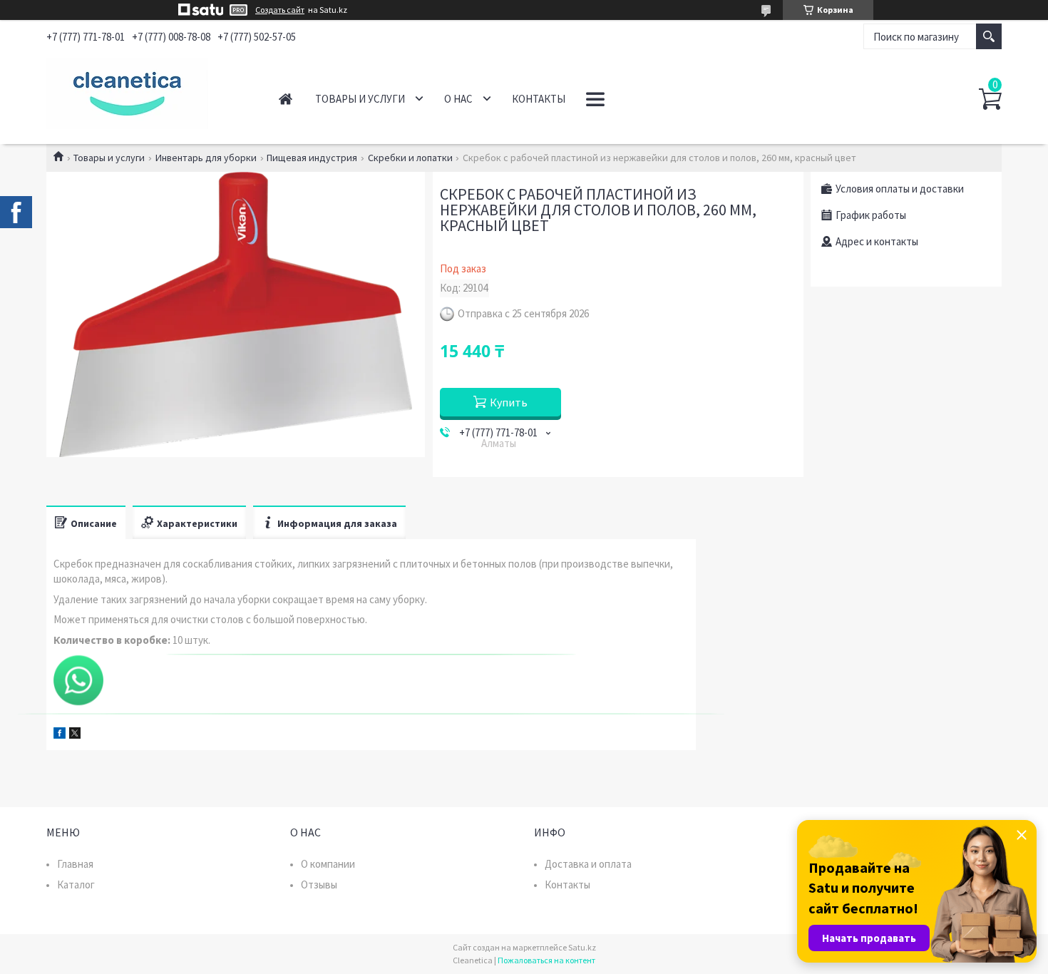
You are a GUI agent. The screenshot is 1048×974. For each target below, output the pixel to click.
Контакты (538, 99)
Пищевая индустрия (312, 157)
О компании (328, 864)
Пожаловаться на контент (546, 960)
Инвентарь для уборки (206, 157)
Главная (285, 98)
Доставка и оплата (588, 864)
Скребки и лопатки (410, 157)
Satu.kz (582, 947)
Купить (509, 402)
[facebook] (59, 735)
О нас (458, 99)
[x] (75, 735)
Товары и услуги (360, 99)
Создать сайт (279, 10)
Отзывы (319, 884)
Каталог (76, 884)
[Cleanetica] (146, 91)
